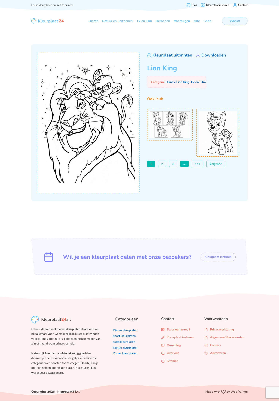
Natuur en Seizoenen (117, 21)
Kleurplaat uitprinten (172, 55)
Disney (170, 82)
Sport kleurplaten (124, 335)
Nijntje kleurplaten (125, 347)
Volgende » (216, 164)
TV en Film (144, 21)
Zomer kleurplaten (125, 353)
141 (197, 164)
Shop (207, 21)
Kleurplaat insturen (218, 257)
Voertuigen (182, 21)
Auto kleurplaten (124, 341)
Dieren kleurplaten (125, 330)
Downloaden (213, 55)
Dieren (93, 21)
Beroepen (163, 21)
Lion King (182, 82)
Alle (197, 21)
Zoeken (235, 21)
